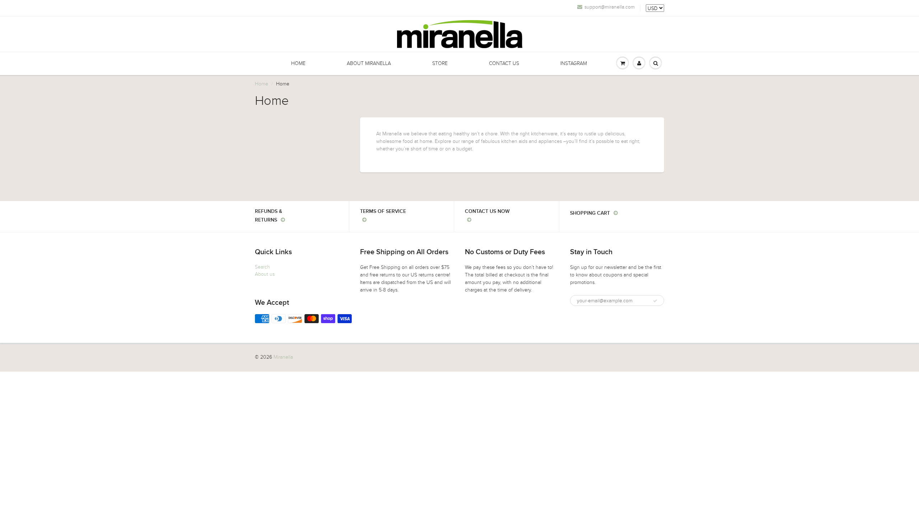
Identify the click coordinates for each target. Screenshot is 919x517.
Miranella (283, 357)
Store (440, 63)
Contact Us (504, 63)
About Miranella (369, 63)
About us (265, 274)
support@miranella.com (609, 7)
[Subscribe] (655, 301)
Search (262, 267)
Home (298, 63)
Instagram (573, 63)
